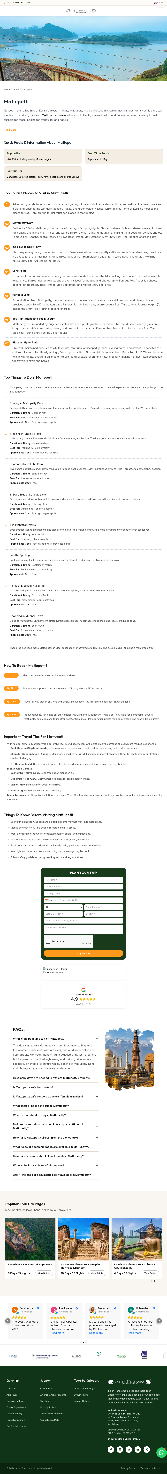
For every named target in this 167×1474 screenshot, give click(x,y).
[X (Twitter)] (147, 1449)
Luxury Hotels (81, 1400)
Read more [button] (18, 1332)
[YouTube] (138, 1449)
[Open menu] (161, 10)
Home (7, 89)
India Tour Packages (85, 1388)
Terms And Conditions (52, 1413)
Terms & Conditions (150, 1468)
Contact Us (46, 1388)
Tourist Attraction (16, 1419)
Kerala (16, 89)
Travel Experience (16, 1407)
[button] (7, 1320)
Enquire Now (84, 953)
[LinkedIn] (129, 1449)
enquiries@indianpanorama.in (124, 1438)
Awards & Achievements (53, 1394)
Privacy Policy (48, 1407)
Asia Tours (12, 1394)
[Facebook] (111, 1449)
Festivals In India (15, 1400)
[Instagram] (120, 1449)
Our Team (45, 1400)
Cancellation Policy (50, 1419)
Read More (10, 129)
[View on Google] (15, 1310)
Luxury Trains (81, 1394)
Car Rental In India (16, 1426)
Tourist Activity (14, 1413)
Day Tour (11, 1388)
